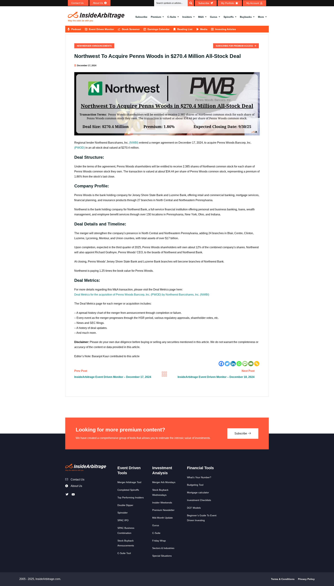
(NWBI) (133, 142)
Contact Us (77, 479)
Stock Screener (131, 29)
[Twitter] (227, 363)
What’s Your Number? (199, 477)
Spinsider (122, 512)
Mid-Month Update (162, 517)
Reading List (184, 29)
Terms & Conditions (283, 579)
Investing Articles (225, 29)
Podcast (76, 29)
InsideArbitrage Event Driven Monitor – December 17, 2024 (112, 376)
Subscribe (141, 16)
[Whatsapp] (239, 363)
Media (203, 29)
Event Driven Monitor (101, 29)
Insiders (187, 16)
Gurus (213, 16)
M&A (201, 16)
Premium (156, 16)
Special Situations (162, 555)
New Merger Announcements (94, 46)
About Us (76, 485)
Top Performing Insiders (130, 497)
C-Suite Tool (124, 553)
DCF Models (194, 507)
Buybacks (246, 16)
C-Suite (171, 16)
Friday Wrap (159, 540)
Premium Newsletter (163, 510)
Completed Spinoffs (128, 489)
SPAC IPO (123, 520)
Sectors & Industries (163, 548)
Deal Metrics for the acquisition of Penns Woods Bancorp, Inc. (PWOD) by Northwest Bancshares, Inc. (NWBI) (141, 294)
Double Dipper (125, 505)
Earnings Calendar (158, 29)
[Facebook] (221, 363)
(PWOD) (79, 147)
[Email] (250, 363)
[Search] (191, 3)
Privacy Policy (306, 579)
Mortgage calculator (198, 492)
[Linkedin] (233, 363)
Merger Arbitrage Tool (129, 482)
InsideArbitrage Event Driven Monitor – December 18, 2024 (216, 376)
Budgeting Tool (195, 484)
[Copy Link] (256, 363)
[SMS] (245, 363)
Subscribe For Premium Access (234, 46)
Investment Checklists (199, 500)
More (261, 16)
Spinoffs (229, 16)
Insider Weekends (162, 502)
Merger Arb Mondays (163, 482)
